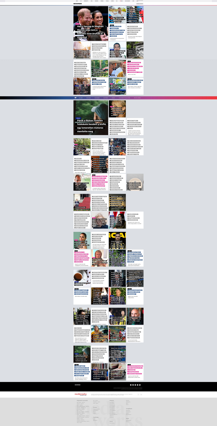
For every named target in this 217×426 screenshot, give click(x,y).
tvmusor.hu (112, 417)
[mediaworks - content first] (81, 394)
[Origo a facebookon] (130, 385)
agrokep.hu (95, 420)
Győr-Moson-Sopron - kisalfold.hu (83, 411)
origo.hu (94, 413)
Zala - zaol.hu (95, 403)
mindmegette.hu (112, 410)
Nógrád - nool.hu (80, 418)
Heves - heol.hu (80, 414)
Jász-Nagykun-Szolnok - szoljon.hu (83, 415)
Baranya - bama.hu (80, 403)
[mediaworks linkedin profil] (141, 394)
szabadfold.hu (95, 410)
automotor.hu (112, 403)
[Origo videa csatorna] (137, 385)
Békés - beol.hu (79, 405)
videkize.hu (112, 415)
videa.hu (127, 413)
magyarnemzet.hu (96, 409)
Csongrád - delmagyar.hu (81, 407)
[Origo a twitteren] (133, 385)
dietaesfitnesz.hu (113, 413)
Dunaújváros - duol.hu (81, 409)
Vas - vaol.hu (95, 400)
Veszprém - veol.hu (96, 401)
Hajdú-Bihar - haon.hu (81, 413)
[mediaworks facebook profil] (138, 394)
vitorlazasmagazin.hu (113, 414)
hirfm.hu (127, 421)
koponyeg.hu (128, 411)
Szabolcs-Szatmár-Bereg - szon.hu (83, 421)
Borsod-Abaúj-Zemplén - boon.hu (83, 406)
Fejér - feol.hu (79, 410)
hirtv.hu (94, 411)
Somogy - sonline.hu (80, 419)
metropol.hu (128, 401)
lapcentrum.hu (128, 414)
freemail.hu (128, 410)
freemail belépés (140, 3)
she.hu (127, 404)
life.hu (127, 403)
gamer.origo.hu (112, 406)
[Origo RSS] (140, 385)
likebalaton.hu (112, 407)
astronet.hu (112, 402)
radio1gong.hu (128, 420)
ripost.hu (127, 400)
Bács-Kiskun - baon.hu (81, 402)
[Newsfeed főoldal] (77, 385)
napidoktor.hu (112, 409)
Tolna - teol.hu (79, 422)
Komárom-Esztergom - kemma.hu (83, 417)
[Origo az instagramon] (135, 385)
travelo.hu (111, 411)
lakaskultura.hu (112, 405)
